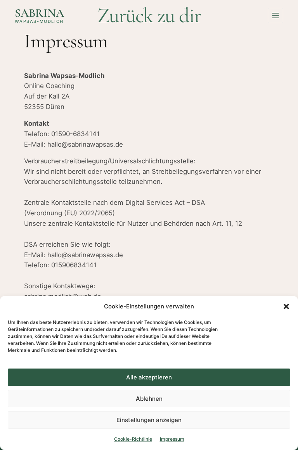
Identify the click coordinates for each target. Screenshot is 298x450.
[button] (286, 306)
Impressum (172, 439)
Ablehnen (149, 398)
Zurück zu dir (149, 15)
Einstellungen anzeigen (149, 420)
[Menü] (275, 15)
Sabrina (39, 13)
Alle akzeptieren (149, 377)
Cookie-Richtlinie (133, 439)
